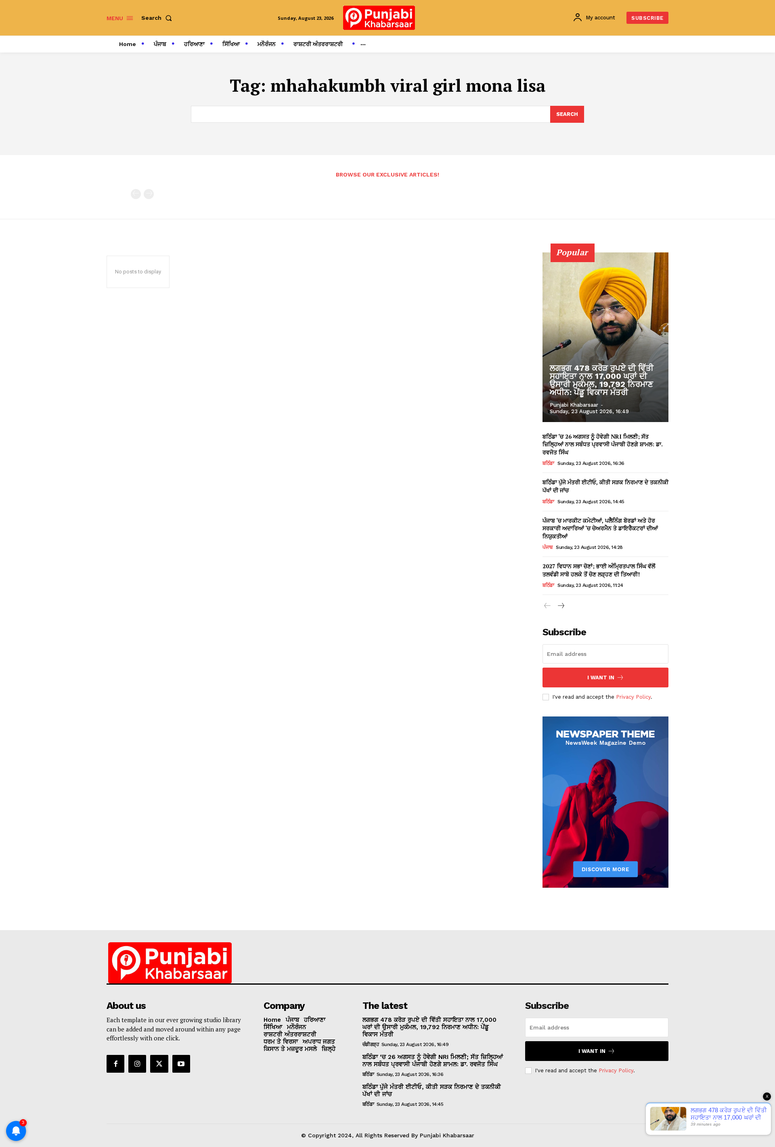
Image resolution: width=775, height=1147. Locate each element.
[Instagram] (137, 1064)
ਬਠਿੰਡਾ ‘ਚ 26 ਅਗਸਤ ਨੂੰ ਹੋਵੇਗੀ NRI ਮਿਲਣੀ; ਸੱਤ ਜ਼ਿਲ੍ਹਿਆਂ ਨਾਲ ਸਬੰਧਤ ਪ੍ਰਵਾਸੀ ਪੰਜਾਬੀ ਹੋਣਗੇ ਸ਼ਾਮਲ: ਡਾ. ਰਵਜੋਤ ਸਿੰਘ (602, 444)
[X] (159, 1064)
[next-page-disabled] (149, 194)
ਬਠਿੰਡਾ (548, 463)
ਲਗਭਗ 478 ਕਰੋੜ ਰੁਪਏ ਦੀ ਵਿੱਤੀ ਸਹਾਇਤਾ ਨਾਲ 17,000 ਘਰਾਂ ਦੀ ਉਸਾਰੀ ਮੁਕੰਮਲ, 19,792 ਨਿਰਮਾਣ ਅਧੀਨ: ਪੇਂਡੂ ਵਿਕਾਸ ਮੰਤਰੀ (602, 380)
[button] (158, 17)
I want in (600, 677)
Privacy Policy (633, 697)
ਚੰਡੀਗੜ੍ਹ (370, 1044)
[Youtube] (181, 1064)
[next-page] (560, 606)
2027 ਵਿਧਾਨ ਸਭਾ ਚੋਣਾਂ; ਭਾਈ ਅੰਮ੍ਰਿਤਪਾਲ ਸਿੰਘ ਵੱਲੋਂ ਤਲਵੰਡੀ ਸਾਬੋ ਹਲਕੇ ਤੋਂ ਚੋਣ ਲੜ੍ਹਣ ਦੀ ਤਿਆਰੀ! (598, 570)
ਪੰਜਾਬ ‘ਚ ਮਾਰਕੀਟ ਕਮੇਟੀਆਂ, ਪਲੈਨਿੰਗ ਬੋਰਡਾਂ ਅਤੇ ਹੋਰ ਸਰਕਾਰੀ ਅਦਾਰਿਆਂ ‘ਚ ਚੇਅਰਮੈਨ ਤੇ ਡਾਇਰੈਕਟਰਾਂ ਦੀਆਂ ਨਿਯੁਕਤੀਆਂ (600, 528)
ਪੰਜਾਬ (547, 547)
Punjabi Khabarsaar (574, 405)
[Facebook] (115, 1064)
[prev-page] (136, 194)
